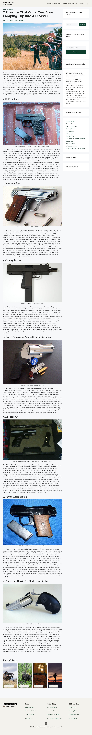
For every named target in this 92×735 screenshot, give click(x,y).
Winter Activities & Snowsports (75, 148)
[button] (87, 3)
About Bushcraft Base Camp (70, 3)
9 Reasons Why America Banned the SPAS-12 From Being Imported (74, 81)
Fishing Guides (70, 129)
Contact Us (81, 3)
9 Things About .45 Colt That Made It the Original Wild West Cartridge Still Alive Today (75, 93)
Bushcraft (69, 124)
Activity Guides (70, 121)
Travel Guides (70, 143)
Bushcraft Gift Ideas (53, 714)
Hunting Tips (70, 136)
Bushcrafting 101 (52, 707)
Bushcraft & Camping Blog (53, 3)
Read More (9, 686)
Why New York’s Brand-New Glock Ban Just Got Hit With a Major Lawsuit (75, 75)
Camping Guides (8, 9)
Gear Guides (70, 131)
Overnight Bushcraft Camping (75, 138)
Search (82, 24)
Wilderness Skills (71, 146)
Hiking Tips (69, 133)
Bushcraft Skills (51, 711)
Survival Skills (70, 141)
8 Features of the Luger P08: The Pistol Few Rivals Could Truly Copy (75, 87)
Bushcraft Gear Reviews (54, 718)
